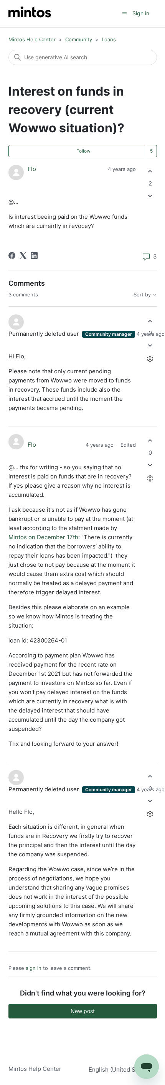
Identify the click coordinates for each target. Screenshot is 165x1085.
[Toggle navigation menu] (124, 13)
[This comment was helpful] (150, 321)
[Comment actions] (150, 359)
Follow (83, 151)
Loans (109, 39)
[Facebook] (11, 255)
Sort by (143, 295)
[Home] (29, 14)
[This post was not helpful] (150, 195)
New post (83, 1011)
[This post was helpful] (150, 171)
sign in (33, 968)
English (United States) (120, 1069)
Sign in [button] (140, 13)
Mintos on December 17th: (44, 537)
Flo (32, 168)
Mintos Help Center (32, 39)
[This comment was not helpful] (150, 345)
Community (78, 39)
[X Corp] (23, 255)
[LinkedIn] (34, 255)
